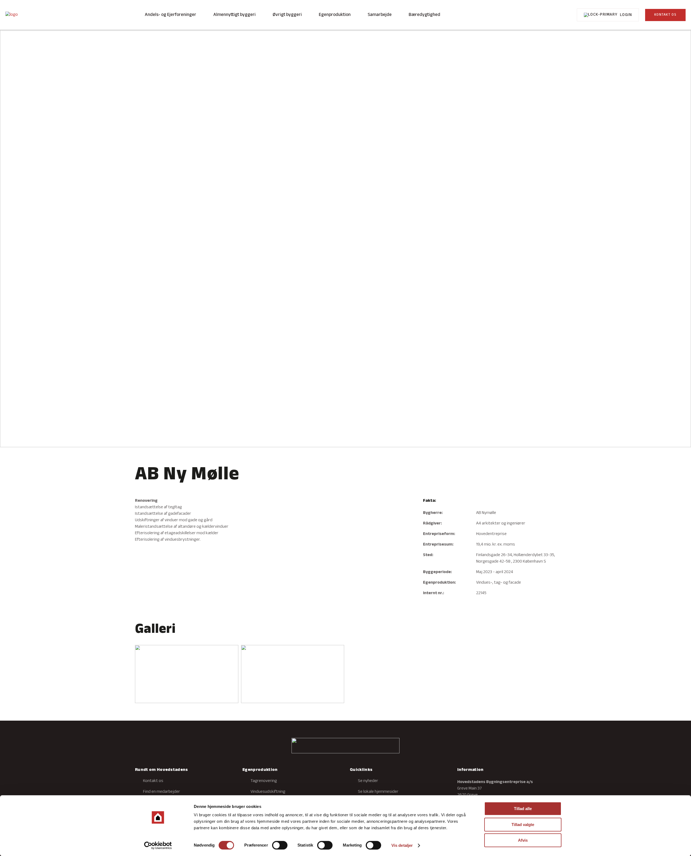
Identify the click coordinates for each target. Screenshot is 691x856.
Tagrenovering (263, 781)
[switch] (279, 845)
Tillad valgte (523, 824)
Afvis (523, 840)
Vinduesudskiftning (267, 792)
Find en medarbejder (161, 792)
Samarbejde (380, 14)
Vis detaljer (402, 845)
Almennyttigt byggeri (234, 14)
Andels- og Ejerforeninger (170, 14)
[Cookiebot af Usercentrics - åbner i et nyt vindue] (158, 845)
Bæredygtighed (424, 14)
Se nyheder (368, 781)
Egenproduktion (335, 14)
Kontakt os (153, 781)
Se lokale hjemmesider (378, 792)
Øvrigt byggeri (287, 14)
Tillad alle (523, 808)
